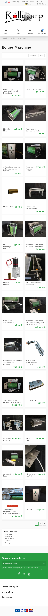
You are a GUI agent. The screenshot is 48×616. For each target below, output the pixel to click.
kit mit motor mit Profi (30, 475)
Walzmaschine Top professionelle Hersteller (12, 401)
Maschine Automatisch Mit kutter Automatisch (34, 246)
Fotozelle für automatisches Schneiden (31, 362)
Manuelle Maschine (6, 130)
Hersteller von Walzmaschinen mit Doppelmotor (10, 91)
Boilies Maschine (10, 531)
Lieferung (15, 2)
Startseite (39, 2)
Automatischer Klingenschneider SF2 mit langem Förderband (12, 512)
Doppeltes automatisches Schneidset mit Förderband (12, 362)
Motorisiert (8, 536)
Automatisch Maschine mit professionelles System (11, 169)
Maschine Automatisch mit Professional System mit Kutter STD (35, 322)
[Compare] (12, 86)
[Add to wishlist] (9, 86)
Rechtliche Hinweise (27, 2)
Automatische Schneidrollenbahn (33, 130)
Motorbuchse (8, 207)
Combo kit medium (7, 439)
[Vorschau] (15, 86)
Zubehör (8, 541)
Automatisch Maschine (34, 89)
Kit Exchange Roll (7, 247)
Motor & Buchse (6, 284)
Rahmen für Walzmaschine (31, 208)
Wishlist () (42, 4)
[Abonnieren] (44, 563)
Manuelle (8, 534)
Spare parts (9, 543)
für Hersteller (9, 539)
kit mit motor (28, 439)
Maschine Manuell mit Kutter (30, 169)
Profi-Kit (29, 510)
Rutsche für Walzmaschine (8, 322)
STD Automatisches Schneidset (33, 284)
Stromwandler (31, 400)
